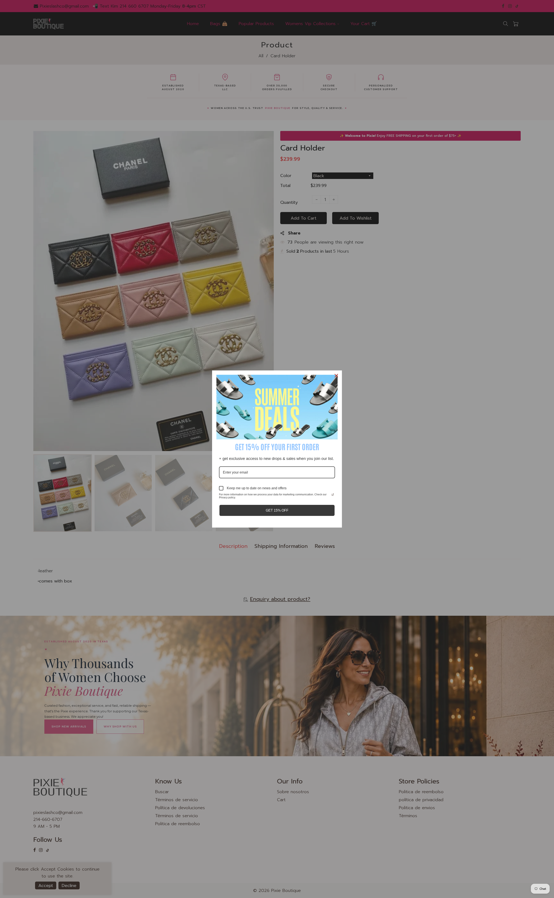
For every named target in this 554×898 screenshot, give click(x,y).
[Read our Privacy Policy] (332, 495)
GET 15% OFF (277, 510)
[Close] (337, 375)
